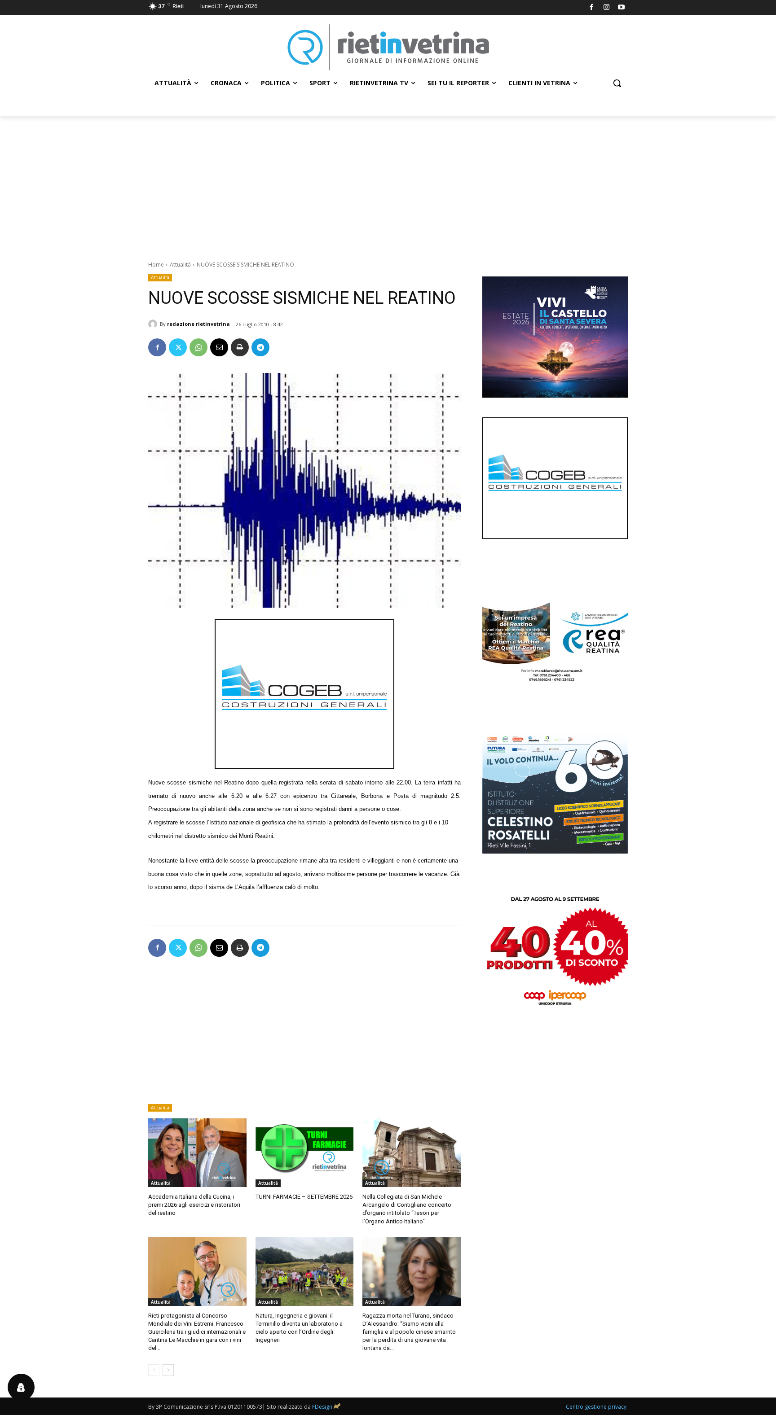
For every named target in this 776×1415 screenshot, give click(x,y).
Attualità (180, 264)
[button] (617, 83)
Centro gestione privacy (596, 1407)
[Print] (240, 347)
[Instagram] (606, 7)
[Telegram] (260, 347)
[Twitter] (178, 347)
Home (156, 264)
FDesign (322, 1407)
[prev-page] (153, 1370)
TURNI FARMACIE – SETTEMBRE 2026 (304, 1196)
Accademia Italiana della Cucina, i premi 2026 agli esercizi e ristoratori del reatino (194, 1204)
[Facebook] (591, 7)
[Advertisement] (388, 183)
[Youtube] (621, 7)
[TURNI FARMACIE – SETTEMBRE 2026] (305, 1152)
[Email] (219, 347)
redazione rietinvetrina (198, 323)
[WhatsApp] (198, 347)
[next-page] (168, 1370)
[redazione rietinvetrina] (154, 324)
